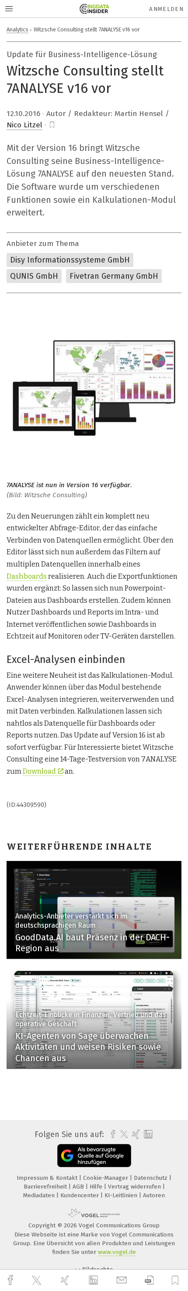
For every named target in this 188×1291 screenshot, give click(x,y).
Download (39, 771)
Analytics (17, 29)
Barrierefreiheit (46, 1186)
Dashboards (27, 576)
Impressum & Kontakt (48, 1178)
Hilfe (97, 1186)
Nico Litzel (24, 125)
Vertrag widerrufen (135, 1186)
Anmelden (166, 9)
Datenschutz (151, 1178)
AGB (79, 1186)
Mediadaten (39, 1195)
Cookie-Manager (106, 1178)
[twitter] (38, 1280)
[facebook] (11, 1280)
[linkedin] (94, 1280)
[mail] (123, 1280)
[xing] (66, 1280)
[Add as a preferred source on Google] (94, 1155)
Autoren (154, 1195)
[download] (149, 1280)
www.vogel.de (117, 1252)
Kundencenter (80, 1195)
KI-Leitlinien (121, 1195)
